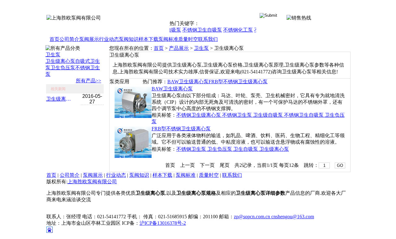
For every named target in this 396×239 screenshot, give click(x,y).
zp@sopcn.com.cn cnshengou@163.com (274, 216)
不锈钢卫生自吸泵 (200, 30)
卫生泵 (52, 54)
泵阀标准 (168, 39)
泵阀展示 (89, 39)
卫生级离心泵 (60, 61)
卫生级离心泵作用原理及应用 (60, 99)
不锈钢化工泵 (236, 30)
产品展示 (179, 48)
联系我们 (208, 39)
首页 (54, 39)
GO (340, 165)
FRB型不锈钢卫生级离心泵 (238, 81)
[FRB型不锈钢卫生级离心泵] (133, 156)
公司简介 (69, 39)
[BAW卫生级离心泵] (133, 116)
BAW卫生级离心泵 (188, 81)
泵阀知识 (129, 39)
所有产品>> (88, 80)
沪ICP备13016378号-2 (163, 223)
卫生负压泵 (62, 67)
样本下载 (148, 39)
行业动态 (109, 39)
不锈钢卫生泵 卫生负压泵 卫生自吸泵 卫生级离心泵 (232, 149)
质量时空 (188, 39)
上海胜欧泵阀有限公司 (92, 181)
